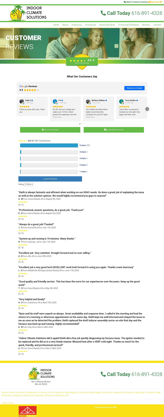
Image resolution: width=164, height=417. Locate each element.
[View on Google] (22, 101)
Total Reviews (82, 63)
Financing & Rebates (128, 24)
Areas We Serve (107, 24)
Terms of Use (8, 402)
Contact (157, 24)
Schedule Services (115, 129)
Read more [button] (57, 117)
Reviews (146, 24)
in (10, 392)
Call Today (134, 13)
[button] (17, 109)
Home (56, 24)
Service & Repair (51, 129)
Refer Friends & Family (136, 2)
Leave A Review (50, 178)
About (65, 24)
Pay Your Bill (156, 2)
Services (77, 25)
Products (91, 25)
